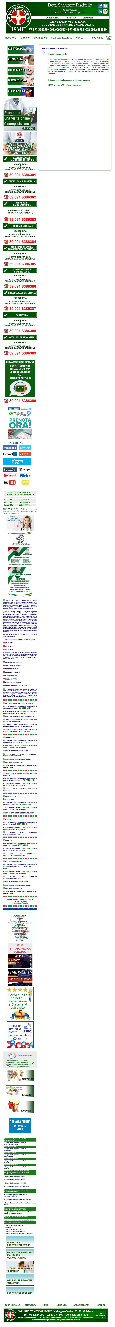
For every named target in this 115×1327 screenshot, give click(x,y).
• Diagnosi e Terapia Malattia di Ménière (16, 1186)
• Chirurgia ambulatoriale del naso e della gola (18, 1233)
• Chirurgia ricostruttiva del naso (14, 1231)
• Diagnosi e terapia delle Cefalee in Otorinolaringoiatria (15, 1195)
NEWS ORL (109, 38)
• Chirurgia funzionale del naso (13, 1225)
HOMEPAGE (10, 38)
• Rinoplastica (8, 1227)
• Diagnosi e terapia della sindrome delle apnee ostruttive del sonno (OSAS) (19, 1212)
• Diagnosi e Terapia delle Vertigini (15, 1183)
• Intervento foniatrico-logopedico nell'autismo (18, 1220)
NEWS (45, 1305)
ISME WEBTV (30, 1305)
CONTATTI (80, 38)
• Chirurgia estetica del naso (13, 1229)
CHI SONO (25, 38)
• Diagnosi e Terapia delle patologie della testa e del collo (15, 1143)
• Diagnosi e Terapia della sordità (14, 1179)
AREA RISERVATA (81, 1305)
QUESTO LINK (25, 708)
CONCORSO (26, 711)
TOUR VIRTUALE (12, 1305)
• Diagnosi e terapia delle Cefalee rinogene (17, 1199)
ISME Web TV (97, 38)
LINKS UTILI (62, 1305)
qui (17, 513)
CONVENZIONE (40, 38)
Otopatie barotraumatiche (57, 54)
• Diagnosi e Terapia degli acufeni (14, 1176)
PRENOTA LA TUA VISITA (61, 38)
